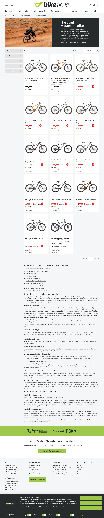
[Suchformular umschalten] (91, 5)
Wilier (25, 326)
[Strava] (75, 431)
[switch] (44, 515)
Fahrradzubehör (39, 11)
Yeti (94, 325)
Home (6, 15)
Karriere (79, 472)
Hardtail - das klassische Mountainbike (37, 271)
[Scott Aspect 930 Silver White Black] (61, 108)
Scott (81, 325)
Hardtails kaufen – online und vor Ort (36, 291)
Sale (95, 11)
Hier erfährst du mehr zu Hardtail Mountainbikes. (74, 42)
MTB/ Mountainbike (26, 15)
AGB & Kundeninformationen (62, 467)
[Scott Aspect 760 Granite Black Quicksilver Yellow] (36, 186)
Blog (12, 5)
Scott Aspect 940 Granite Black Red (61, 199)
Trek (85, 325)
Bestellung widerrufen (37, 479)
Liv (91, 325)
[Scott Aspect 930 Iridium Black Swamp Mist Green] (87, 66)
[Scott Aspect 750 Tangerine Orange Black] (36, 108)
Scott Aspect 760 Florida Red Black (86, 199)
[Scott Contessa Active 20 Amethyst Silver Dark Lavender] (87, 147)
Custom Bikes (33, 470)
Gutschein (86, 11)
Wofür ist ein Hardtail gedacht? (34, 283)
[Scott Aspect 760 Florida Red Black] (87, 186)
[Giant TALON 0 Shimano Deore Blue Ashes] (61, 147)
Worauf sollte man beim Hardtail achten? (37, 286)
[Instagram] (71, 431)
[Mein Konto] (94, 5)
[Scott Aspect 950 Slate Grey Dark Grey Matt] (36, 225)
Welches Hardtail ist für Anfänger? (35, 288)
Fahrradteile (23, 11)
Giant (88, 325)
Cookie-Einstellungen (60, 474)
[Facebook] (67, 431)
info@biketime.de (10, 472)
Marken (74, 11)
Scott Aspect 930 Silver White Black (61, 121)
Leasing (31, 472)
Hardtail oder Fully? (31, 273)
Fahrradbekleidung (58, 11)
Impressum (81, 474)
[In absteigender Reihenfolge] (98, 51)
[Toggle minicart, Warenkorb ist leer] (97, 5)
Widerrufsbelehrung (59, 470)
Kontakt (7, 5)
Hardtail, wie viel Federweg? (33, 278)
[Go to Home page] (53, 5)
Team (79, 470)
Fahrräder (9, 11)
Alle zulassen (91, 498)
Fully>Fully (73, 332)
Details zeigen (80, 515)
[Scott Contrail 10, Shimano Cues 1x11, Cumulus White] (36, 66)
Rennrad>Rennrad (31, 313)
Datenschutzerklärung (60, 472)
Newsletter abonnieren (52, 451)
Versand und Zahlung (60, 465)
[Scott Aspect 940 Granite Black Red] (61, 186)
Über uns (80, 467)
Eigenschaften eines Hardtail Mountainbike (38, 269)
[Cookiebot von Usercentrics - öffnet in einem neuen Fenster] (10, 515)
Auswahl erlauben (91, 503)
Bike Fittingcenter (34, 465)
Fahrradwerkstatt (34, 467)
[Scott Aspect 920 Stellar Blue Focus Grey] (87, 108)
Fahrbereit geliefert (35, 474)
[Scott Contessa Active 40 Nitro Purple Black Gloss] (36, 147)
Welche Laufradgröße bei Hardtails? (36, 281)
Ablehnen (91, 508)
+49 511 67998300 (39, 432)
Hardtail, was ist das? (32, 276)
